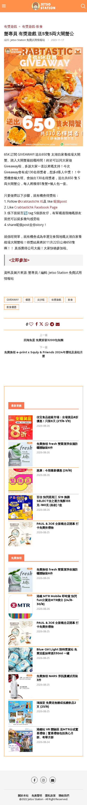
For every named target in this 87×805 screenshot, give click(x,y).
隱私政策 (50, 795)
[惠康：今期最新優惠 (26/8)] (20, 481)
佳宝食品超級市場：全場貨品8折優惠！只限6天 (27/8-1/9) (57, 419)
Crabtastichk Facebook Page (35, 207)
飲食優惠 (11, 307)
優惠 (27, 299)
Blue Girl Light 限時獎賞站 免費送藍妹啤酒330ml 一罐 (57, 651)
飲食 (70, 299)
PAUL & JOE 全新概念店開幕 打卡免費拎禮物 (58, 526)
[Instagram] (43, 780)
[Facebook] (34, 780)
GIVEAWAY (13, 299)
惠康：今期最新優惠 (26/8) (54, 470)
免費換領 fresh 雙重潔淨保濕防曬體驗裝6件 (57, 446)
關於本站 (23, 795)
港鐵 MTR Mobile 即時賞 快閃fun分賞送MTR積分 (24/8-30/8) (57, 600)
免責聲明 (37, 795)
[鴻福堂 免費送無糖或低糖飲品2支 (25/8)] (20, 713)
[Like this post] (31, 324)
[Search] (83, 6)
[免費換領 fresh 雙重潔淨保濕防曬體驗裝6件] (20, 454)
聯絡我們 (64, 795)
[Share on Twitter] (41, 324)
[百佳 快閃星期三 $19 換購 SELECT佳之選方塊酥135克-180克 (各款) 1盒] (20, 507)
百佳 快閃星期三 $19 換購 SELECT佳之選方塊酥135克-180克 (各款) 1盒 (53, 501)
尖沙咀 (41, 299)
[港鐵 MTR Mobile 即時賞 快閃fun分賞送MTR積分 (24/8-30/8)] (20, 606)
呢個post (60, 201)
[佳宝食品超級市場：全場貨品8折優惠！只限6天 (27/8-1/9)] (20, 427)
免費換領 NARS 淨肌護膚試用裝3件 (57, 678)
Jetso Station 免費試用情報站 (28, 40)
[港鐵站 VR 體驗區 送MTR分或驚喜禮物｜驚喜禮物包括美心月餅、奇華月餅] (20, 740)
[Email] (52, 780)
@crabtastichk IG (30, 201)
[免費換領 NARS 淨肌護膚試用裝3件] (20, 686)
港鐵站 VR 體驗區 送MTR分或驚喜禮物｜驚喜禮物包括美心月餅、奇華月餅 (57, 733)
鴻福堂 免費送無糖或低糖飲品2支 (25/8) (56, 705)
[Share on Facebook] (36, 324)
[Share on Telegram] (52, 324)
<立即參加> (19, 260)
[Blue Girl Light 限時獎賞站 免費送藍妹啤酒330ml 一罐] (20, 660)
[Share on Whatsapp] (46, 324)
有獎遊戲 (56, 299)
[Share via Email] (58, 324)
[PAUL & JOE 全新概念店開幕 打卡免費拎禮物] (20, 534)
